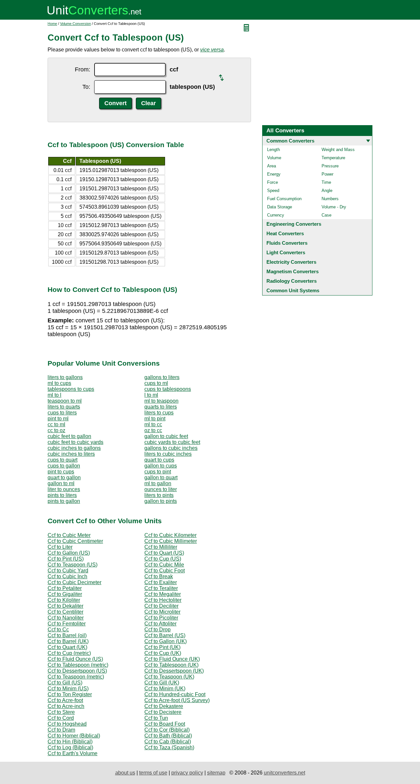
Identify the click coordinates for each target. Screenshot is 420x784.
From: (82, 69)
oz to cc (153, 430)
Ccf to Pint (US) (66, 559)
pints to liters (62, 495)
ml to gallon (157, 483)
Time (326, 182)
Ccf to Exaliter (160, 582)
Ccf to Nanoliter (66, 618)
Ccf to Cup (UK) (162, 653)
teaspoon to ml (65, 401)
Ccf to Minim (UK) (164, 688)
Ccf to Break (158, 576)
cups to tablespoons (167, 389)
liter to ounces (64, 489)
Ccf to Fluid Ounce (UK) (172, 659)
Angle (327, 190)
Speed (273, 190)
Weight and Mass (338, 149)
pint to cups (61, 471)
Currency (275, 215)
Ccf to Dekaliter (65, 606)
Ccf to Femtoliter (67, 623)
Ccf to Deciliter (161, 606)
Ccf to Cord (61, 718)
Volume (274, 157)
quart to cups (159, 460)
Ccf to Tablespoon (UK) (171, 665)
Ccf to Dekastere (163, 706)
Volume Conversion (75, 24)
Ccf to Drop (157, 629)
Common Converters (290, 140)
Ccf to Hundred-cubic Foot (174, 694)
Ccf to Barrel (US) (164, 635)
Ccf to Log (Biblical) (70, 747)
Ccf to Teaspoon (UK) (169, 676)
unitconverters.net (284, 772)
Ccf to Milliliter (160, 547)
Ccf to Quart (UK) (67, 647)
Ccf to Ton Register (70, 694)
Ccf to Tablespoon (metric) (78, 665)
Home (52, 24)
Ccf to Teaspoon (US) (72, 564)
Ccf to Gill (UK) (161, 682)
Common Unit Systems (292, 290)
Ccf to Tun (156, 718)
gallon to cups (160, 465)
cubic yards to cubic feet (172, 442)
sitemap (216, 772)
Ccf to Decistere (162, 712)
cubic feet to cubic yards (75, 442)
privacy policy (187, 772)
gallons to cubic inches (171, 448)
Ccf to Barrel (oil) (67, 635)
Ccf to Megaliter (162, 594)
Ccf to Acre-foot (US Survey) (177, 700)
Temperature (333, 157)
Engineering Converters (293, 224)
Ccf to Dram (61, 730)
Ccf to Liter (60, 547)
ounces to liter (160, 489)
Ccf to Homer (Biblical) (74, 735)
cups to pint (157, 471)
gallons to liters (161, 377)
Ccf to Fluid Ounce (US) (75, 659)
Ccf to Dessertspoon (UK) (174, 671)
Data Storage (279, 206)
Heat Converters (285, 233)
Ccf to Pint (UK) (162, 647)
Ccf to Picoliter (161, 618)
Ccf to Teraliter (161, 588)
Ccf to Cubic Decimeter (74, 582)
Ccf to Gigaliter (65, 594)
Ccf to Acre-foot (65, 700)
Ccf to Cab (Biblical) (167, 741)
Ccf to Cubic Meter (69, 535)
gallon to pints (160, 501)
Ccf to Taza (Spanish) (169, 747)
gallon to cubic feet (166, 436)
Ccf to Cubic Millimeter (170, 541)
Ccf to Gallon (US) (69, 553)
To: (86, 87)
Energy (274, 174)
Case (326, 215)
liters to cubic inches (168, 454)
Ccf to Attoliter (160, 623)
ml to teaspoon (161, 401)
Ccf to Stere (61, 712)
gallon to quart (161, 477)
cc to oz (56, 430)
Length (273, 149)
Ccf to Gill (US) (65, 682)
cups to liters (62, 412)
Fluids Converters (286, 243)
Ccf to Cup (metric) (69, 653)
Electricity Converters (291, 262)
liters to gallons (65, 377)
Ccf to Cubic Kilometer (170, 535)
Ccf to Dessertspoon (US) (77, 671)
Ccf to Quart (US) (164, 553)
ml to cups (59, 383)
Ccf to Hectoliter (162, 600)
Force (272, 182)
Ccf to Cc (58, 629)
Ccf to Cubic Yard (68, 570)
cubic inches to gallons (74, 448)
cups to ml (156, 383)
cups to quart (62, 460)
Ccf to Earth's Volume (72, 753)
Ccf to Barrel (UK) (68, 641)
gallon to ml (61, 483)
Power (327, 174)
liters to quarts (64, 407)
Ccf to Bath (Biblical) (168, 735)
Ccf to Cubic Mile (164, 564)
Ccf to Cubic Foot (164, 570)
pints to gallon (64, 501)
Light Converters (285, 252)
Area (271, 165)
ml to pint (154, 418)
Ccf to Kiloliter (64, 600)
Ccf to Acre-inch (66, 706)
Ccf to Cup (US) (162, 559)
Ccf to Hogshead (67, 724)
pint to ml (58, 418)
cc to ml (56, 424)
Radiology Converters (291, 281)
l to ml (151, 395)
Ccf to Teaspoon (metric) (76, 676)
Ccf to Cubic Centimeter (75, 541)
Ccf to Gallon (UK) (165, 641)
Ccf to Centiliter (65, 612)
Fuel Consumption (284, 198)
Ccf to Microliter (162, 612)
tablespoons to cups (71, 389)
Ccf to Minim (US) (68, 688)
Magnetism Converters (292, 271)
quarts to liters (160, 407)
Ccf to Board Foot (164, 724)
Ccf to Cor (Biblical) (167, 730)
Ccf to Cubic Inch (67, 576)
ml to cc (153, 424)
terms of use (153, 772)
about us (125, 772)
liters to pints (159, 495)
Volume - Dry (334, 206)
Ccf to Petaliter (65, 588)
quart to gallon (64, 477)
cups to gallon (64, 465)
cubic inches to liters (71, 454)
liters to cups (159, 412)
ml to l (54, 395)
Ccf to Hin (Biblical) (70, 741)
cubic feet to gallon (69, 436)
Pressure (330, 165)
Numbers (330, 198)
